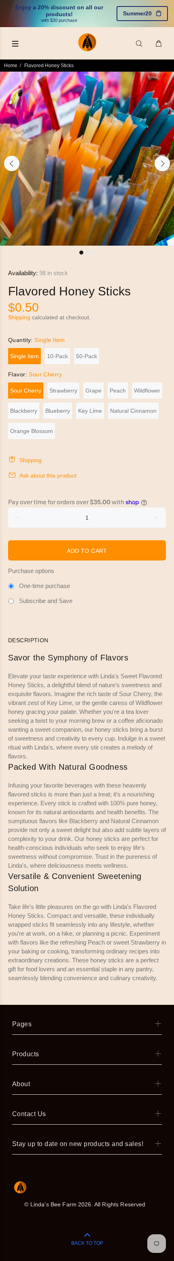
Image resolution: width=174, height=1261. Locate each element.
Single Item (24, 356)
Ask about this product (47, 475)
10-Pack (57, 356)
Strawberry (63, 390)
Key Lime (90, 411)
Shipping (19, 317)
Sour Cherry (25, 390)
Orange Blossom (31, 431)
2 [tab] (87, 253)
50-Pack (86, 356)
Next (162, 163)
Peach (118, 390)
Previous (11, 163)
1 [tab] (81, 253)
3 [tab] (93, 253)
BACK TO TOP (87, 1243)
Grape (93, 390)
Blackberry (23, 411)
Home (10, 65)
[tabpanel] (87, 159)
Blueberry (57, 411)
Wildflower (147, 390)
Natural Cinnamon (133, 411)
